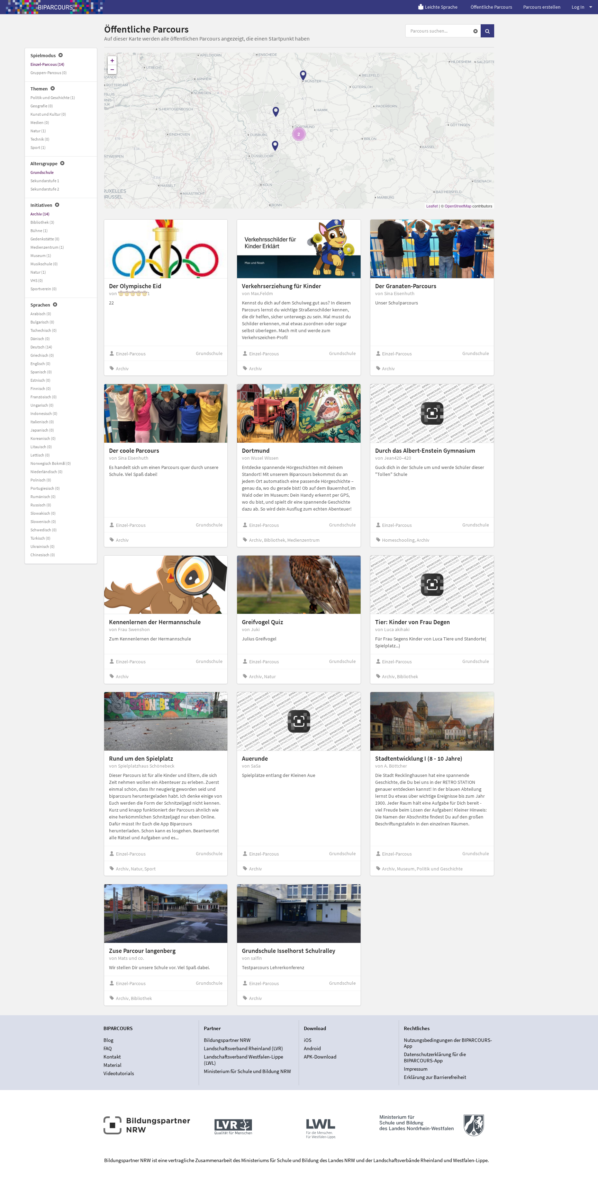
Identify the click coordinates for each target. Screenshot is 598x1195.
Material (112, 1065)
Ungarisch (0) (42, 405)
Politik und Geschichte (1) (52, 97)
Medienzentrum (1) (47, 247)
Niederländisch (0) (46, 471)
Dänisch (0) (40, 338)
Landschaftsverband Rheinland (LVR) (243, 1048)
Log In (578, 7)
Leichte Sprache (441, 7)
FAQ (107, 1048)
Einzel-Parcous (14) (47, 64)
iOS (307, 1040)
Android (312, 1048)
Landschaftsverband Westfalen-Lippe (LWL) (243, 1059)
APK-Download (320, 1056)
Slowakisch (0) (43, 513)
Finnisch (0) (40, 388)
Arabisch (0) (40, 313)
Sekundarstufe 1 (44, 180)
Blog (108, 1040)
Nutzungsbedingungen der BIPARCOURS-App (448, 1043)
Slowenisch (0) (43, 521)
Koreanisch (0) (43, 438)
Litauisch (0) (41, 446)
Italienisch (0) (42, 421)
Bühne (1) (39, 230)
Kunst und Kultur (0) (48, 114)
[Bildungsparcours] (55, 7)
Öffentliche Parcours (491, 7)
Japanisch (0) (42, 430)
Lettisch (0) (40, 455)
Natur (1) (38, 130)
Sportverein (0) (43, 288)
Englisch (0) (40, 363)
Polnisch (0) (40, 480)
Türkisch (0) (40, 538)
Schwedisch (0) (43, 529)
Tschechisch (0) (43, 330)
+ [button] (112, 60)
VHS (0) (36, 280)
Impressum (415, 1068)
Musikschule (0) (44, 263)
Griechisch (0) (42, 355)
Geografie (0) (41, 105)
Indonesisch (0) (43, 413)
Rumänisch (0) (43, 496)
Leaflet (432, 206)
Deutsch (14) (41, 346)
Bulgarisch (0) (42, 322)
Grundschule (42, 172)
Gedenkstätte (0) (45, 238)
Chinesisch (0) (42, 554)
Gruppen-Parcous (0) (48, 72)
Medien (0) (39, 122)
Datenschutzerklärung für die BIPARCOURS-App (435, 1057)
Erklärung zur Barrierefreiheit (435, 1077)
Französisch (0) (43, 396)
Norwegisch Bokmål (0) (50, 463)
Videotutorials (118, 1073)
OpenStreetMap (458, 206)
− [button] (112, 69)
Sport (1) (38, 147)
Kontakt (112, 1056)
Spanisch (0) (41, 371)
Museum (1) (40, 255)
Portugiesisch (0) (45, 488)
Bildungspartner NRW (227, 1040)
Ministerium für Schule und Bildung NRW (247, 1071)
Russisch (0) (40, 504)
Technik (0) (39, 139)
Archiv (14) (39, 213)
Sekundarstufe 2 (44, 189)
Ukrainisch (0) (42, 546)
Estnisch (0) (40, 380)
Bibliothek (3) (42, 222)
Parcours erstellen (542, 7)
